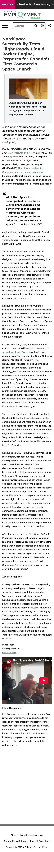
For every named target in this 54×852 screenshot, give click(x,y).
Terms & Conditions (40, 841)
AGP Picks (7, 4)
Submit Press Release (15, 841)
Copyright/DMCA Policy (18, 847)
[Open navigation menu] (5, 25)
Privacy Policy (41, 847)
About (14, 835)
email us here (9, 652)
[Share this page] (50, 25)
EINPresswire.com (19, 152)
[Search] (35, 26)
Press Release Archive (31, 835)
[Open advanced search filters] (42, 26)
